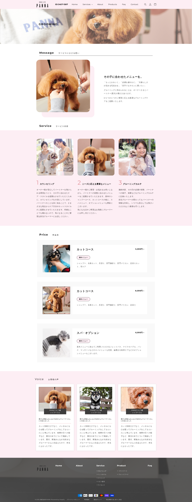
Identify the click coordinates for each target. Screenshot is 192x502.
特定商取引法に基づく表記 (114, 499)
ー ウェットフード (123, 474)
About (79, 465)
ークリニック (100, 478)
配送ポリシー (98, 499)
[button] (86, 4)
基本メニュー (83, 257)
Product (121, 465)
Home (58, 465)
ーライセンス (100, 485)
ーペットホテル (101, 474)
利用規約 (86, 499)
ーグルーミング (101, 471)
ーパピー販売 (100, 481)
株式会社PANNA (45, 499)
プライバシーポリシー (73, 499)
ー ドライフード (122, 471)
